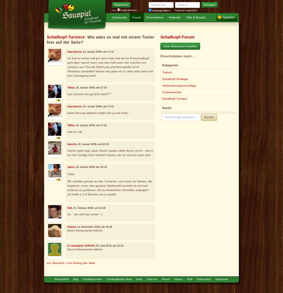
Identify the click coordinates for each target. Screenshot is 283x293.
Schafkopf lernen (92, 279)
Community (119, 17)
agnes (71, 167)
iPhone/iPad (62, 279)
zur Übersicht (55, 263)
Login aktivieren (129, 10)
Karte (139, 279)
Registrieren (121, 5)
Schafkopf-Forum (177, 37)
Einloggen (209, 5)
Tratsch (167, 72)
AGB (189, 279)
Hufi (69, 208)
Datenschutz (204, 279)
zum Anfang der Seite (81, 263)
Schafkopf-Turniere (66, 37)
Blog (75, 279)
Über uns (152, 279)
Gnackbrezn (74, 51)
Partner (178, 279)
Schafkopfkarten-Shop (119, 279)
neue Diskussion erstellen (180, 46)
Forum (136, 17)
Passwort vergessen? (186, 10)
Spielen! (229, 17)
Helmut (71, 226)
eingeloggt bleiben (160, 10)
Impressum (221, 279)
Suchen (209, 117)
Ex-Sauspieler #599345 (81, 245)
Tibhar (71, 87)
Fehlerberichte (171, 92)
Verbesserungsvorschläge (179, 85)
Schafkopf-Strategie (175, 79)
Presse (166, 279)
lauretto (71, 144)
